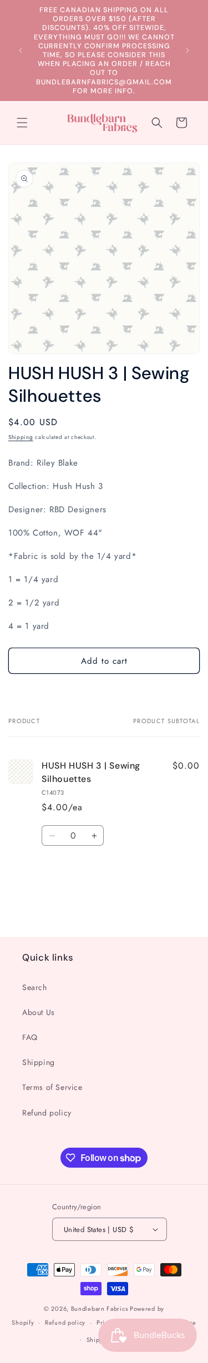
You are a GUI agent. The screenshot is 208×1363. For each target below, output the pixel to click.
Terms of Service (52, 1087)
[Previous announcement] (20, 50)
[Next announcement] (187, 50)
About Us (38, 1012)
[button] (22, 122)
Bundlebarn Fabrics (99, 1308)
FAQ (30, 1037)
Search (34, 987)
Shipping (20, 437)
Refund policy (47, 1112)
